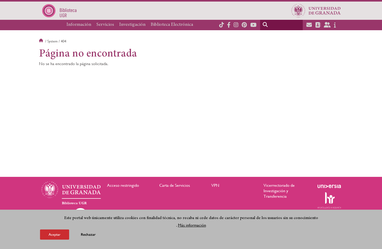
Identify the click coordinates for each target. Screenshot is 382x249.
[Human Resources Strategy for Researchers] (329, 200)
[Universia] (329, 186)
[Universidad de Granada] (316, 11)
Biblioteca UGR (74, 203)
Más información (192, 225)
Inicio (41, 41)
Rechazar (88, 234)
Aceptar (55, 234)
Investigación (132, 24)
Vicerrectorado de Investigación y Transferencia (279, 191)
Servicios (105, 24)
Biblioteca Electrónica (172, 24)
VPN (215, 185)
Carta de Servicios (174, 185)
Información (79, 24)
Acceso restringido (123, 185)
